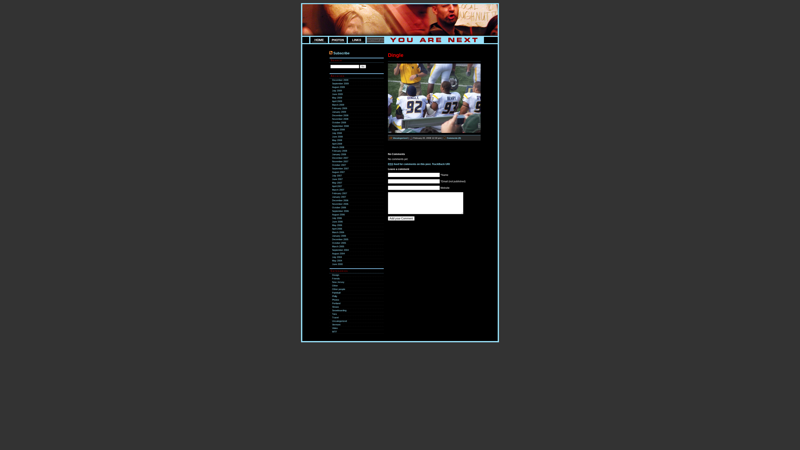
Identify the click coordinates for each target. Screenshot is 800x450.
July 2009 (337, 90)
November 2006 (340, 204)
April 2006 (337, 229)
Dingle (395, 55)
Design (335, 275)
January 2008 (339, 154)
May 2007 (337, 182)
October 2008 (339, 122)
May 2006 (337, 225)
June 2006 (337, 221)
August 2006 (338, 214)
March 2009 (338, 105)
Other (335, 285)
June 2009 (337, 94)
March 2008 (338, 147)
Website (445, 187)
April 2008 (337, 143)
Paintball (336, 292)
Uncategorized (339, 321)
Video (335, 328)
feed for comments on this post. (409, 164)
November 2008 (340, 119)
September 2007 (340, 168)
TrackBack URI (441, 164)
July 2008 (337, 133)
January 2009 (339, 112)
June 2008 (337, 136)
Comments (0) (454, 138)
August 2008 (338, 129)
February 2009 (339, 108)
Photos (335, 300)
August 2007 (338, 172)
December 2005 (340, 239)
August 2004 (338, 253)
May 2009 (337, 97)
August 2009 (338, 87)
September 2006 (340, 211)
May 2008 (337, 140)
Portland (336, 303)
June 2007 (337, 179)
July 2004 (337, 257)
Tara (334, 314)
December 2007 (340, 158)
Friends (336, 278)
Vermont (336, 324)
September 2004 (340, 250)
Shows (335, 307)
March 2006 (338, 232)
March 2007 (338, 190)
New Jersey (338, 282)
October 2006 (339, 207)
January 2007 (339, 197)
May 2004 (337, 260)
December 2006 (340, 200)
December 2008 (340, 115)
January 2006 (339, 236)
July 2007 (337, 175)
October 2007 (339, 165)
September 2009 (340, 83)
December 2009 (340, 80)
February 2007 (339, 193)
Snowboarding (339, 310)
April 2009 (337, 101)
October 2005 (339, 243)
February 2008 (339, 151)
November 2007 (340, 161)
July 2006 (337, 218)
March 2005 (338, 246)
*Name (444, 175)
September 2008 (340, 126)
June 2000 (337, 264)
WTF (334, 331)
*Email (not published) (453, 181)
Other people (338, 289)
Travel (335, 317)
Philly (334, 296)
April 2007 (337, 186)
